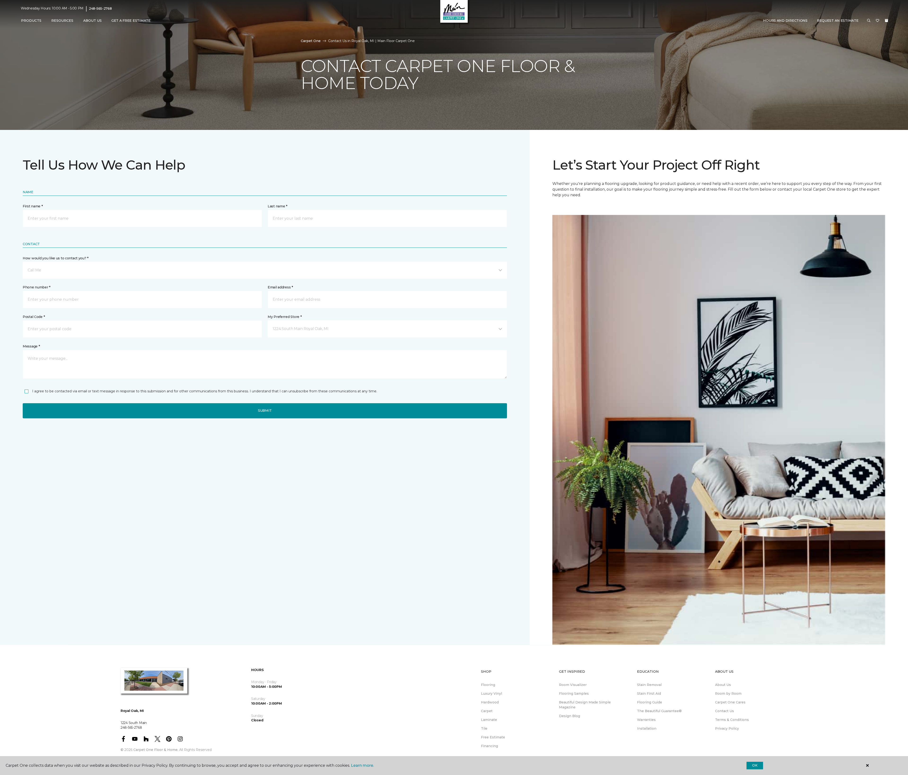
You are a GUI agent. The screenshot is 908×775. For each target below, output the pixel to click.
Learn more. (362, 765)
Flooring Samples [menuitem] (574, 693)
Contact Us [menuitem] (724, 711)
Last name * (277, 206)
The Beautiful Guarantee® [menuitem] (659, 711)
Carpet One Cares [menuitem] (730, 702)
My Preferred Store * (284, 316)
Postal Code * (34, 316)
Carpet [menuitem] (487, 711)
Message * (31, 346)
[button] (868, 21)
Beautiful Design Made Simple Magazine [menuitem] (585, 704)
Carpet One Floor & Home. (155, 750)
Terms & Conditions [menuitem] (732, 720)
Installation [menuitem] (646, 728)
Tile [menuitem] (484, 728)
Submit (265, 410)
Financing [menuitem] (489, 746)
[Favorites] (877, 21)
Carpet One (311, 41)
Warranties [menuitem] (646, 720)
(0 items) (886, 20)
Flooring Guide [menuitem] (649, 702)
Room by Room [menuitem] (728, 693)
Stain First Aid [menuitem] (649, 693)
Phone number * (36, 287)
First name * (33, 206)
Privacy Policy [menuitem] (727, 728)
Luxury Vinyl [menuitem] (491, 693)
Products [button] (31, 20)
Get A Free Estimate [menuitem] (131, 20)
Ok (754, 765)
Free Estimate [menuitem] (493, 737)
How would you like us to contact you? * (55, 258)
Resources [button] (62, 20)
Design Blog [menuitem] (569, 716)
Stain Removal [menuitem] (649, 685)
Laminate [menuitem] (489, 720)
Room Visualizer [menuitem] (573, 685)
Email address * (280, 287)
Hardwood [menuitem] (490, 702)
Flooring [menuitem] (488, 685)
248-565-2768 (100, 8)
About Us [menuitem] (723, 685)
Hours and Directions (785, 20)
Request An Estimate (838, 20)
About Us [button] (92, 20)
